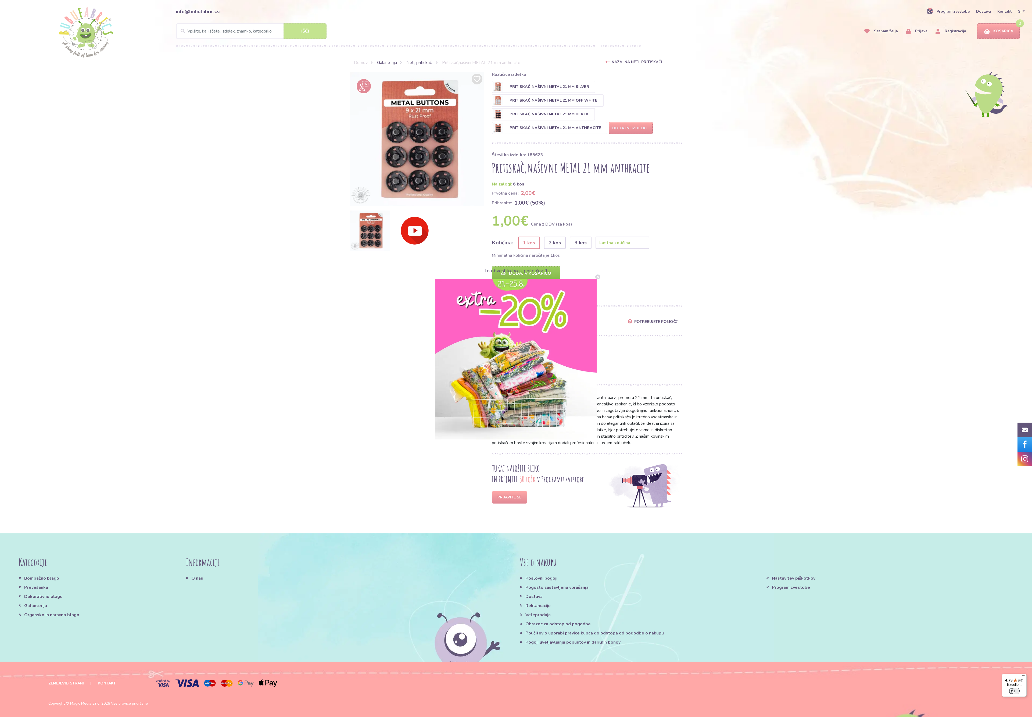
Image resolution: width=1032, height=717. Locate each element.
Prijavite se (509, 497)
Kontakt (1004, 11)
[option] (417, 139)
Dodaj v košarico (529, 273)
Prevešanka (36, 587)
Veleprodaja (538, 615)
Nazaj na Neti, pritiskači (637, 62)
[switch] (1014, 691)
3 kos (581, 243)
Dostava (983, 11)
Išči (305, 31)
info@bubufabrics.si (198, 11)
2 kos (555, 243)
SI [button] (1020, 11)
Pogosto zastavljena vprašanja (557, 587)
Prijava (920, 31)
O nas (197, 578)
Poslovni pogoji (541, 578)
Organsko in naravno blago (51, 615)
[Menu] (1023, 677)
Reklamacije (538, 606)
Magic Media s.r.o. (85, 703)
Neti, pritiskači (419, 63)
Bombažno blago (41, 578)
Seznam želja (885, 31)
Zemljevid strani (66, 683)
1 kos (529, 243)
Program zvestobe (953, 11)
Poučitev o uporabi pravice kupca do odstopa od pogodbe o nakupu (594, 633)
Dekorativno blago (43, 597)
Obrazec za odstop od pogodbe (558, 624)
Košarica (1003, 31)
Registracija (955, 31)
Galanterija (387, 63)
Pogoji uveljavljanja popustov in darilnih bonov (573, 642)
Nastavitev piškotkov (793, 578)
